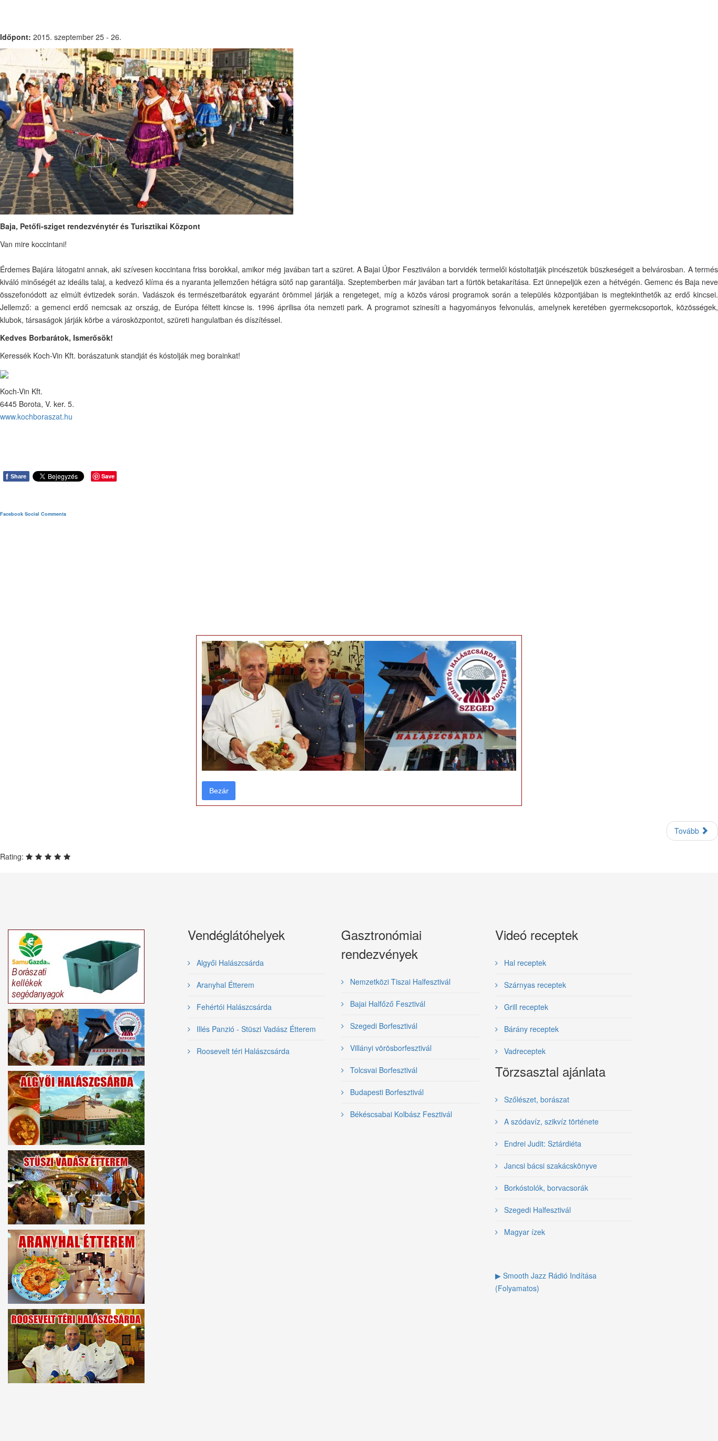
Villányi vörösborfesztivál (390, 1048)
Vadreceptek (524, 1051)
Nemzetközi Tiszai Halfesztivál (399, 981)
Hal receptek (524, 962)
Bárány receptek (530, 1029)
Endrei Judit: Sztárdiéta (541, 1143)
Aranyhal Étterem (224, 984)
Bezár (219, 790)
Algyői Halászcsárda (229, 962)
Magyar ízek (523, 1232)
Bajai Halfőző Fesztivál (386, 1003)
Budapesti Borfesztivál (386, 1092)
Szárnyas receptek (534, 984)
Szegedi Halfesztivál (536, 1209)
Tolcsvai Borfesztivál (382, 1070)
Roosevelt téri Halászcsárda (242, 1051)
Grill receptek (525, 1006)
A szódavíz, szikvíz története (550, 1121)
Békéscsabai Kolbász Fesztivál (400, 1114)
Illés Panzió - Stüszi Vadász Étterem (255, 1029)
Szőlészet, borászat (535, 1099)
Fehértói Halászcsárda (233, 1006)
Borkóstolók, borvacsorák (545, 1187)
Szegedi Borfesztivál (382, 1025)
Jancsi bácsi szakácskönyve (549, 1165)
